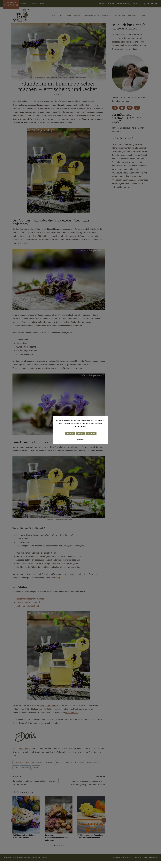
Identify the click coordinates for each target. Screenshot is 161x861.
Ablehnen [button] (80, 433)
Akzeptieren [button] (70, 433)
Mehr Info (80, 439)
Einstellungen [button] (91, 433)
